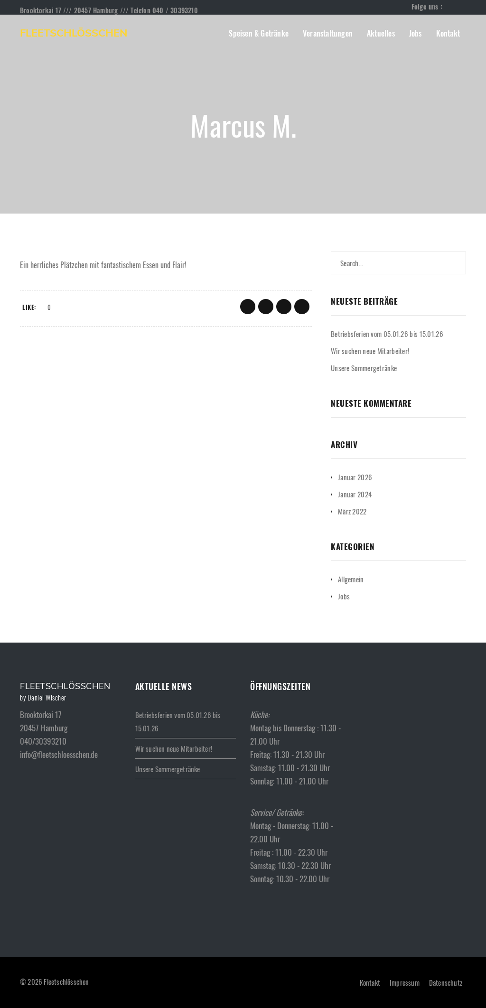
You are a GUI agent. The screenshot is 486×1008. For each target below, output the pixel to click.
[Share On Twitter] (265, 306)
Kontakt (448, 33)
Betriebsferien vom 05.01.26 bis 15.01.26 (387, 333)
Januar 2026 (355, 477)
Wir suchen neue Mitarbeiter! (370, 350)
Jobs (415, 33)
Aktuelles (381, 33)
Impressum (405, 982)
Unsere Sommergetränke (364, 368)
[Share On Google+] (283, 306)
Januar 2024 (355, 494)
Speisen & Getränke (259, 33)
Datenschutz (445, 982)
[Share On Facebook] (247, 306)
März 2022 (352, 511)
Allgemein (351, 579)
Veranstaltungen (328, 33)
